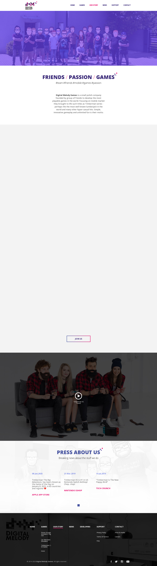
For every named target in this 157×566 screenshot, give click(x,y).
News (105, 5)
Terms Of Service (103, 537)
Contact (127, 5)
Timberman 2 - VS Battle (46, 546)
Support (115, 5)
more (43, 551)
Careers (117, 537)
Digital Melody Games (44, 561)
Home (72, 5)
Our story (94, 5)
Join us (78, 339)
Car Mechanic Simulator (46, 540)
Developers (85, 527)
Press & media (120, 533)
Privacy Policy (101, 533)
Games (82, 5)
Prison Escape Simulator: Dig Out (46, 534)
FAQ (98, 541)
